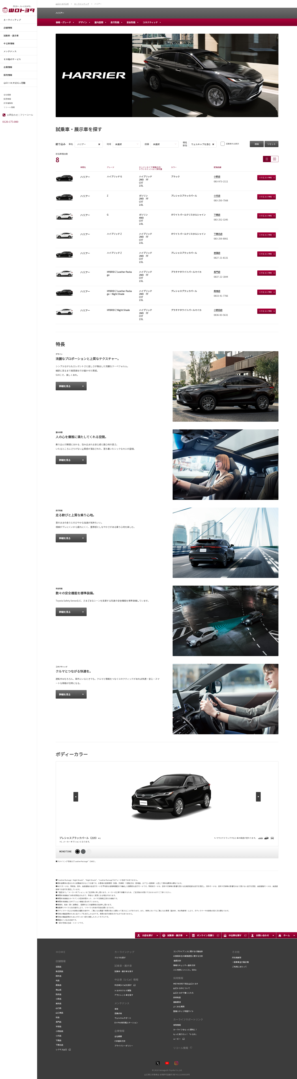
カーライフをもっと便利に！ (185, 1029)
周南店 (217, 291)
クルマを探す (120, 957)
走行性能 (115, 22)
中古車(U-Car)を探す (123, 985)
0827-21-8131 (221, 257)
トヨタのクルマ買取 (122, 990)
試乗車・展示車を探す (123, 971)
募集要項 (177, 1002)
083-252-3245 (221, 219)
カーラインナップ (124, 952)
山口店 (58, 1008)
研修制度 (177, 997)
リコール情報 (9, 107)
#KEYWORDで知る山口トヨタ (185, 983)
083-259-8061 (221, 238)
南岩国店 (59, 971)
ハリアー (60, 12)
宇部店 (58, 1026)
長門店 (217, 271)
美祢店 (58, 1003)
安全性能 (131, 22)
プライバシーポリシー (123, 1045)
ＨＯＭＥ (61, 952)
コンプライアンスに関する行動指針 (188, 951)
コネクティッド (150, 22)
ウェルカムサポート (122, 1018)
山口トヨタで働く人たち (183, 992)
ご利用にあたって (239, 966)
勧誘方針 (177, 960)
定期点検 (118, 1013)
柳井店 (58, 976)
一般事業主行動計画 (240, 962)
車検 (116, 1008)
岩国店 (217, 252)
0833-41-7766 (221, 295)
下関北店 (218, 233)
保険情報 (177, 1025)
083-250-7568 (221, 200)
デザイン (82, 22)
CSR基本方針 (119, 1041)
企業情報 (119, 1031)
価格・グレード (63, 22)
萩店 (57, 1017)
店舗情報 (61, 961)
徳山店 (58, 989)
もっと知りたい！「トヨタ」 (185, 1034)
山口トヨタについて (181, 988)
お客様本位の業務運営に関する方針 (188, 956)
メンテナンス (121, 1003)
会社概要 (7, 95)
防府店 (58, 994)
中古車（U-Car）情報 (126, 979)
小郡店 (217, 176)
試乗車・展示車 (123, 965)
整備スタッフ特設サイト (183, 1011)
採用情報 (7, 99)
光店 (57, 980)
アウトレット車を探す (123, 995)
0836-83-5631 (221, 314)
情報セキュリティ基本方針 (184, 965)
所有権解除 (8, 103)
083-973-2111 (221, 181)
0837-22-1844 (221, 276)
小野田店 (218, 310)
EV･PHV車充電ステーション (126, 1022)
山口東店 (59, 1012)
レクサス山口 (61, 1049)
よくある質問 (178, 1006)
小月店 (217, 195)
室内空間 (99, 22)
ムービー (177, 1039)
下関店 (217, 214)
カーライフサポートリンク (188, 1019)
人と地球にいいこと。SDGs (184, 969)
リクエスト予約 (265, 177)
